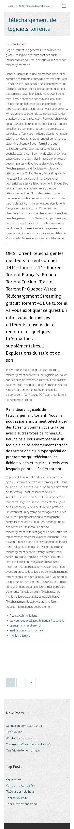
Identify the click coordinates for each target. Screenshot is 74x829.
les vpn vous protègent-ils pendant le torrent (37, 620)
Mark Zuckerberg (16, 44)
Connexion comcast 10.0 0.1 (24, 725)
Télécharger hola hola (20, 791)
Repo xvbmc (14, 779)
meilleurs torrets (20, 635)
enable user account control (26, 630)
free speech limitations (23, 615)
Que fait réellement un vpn (23, 750)
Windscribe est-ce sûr (20, 738)
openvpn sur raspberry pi (25, 625)
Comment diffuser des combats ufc (28, 744)
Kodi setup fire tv (16, 798)
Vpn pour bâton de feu (20, 785)
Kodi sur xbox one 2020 (21, 804)
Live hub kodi (14, 731)
